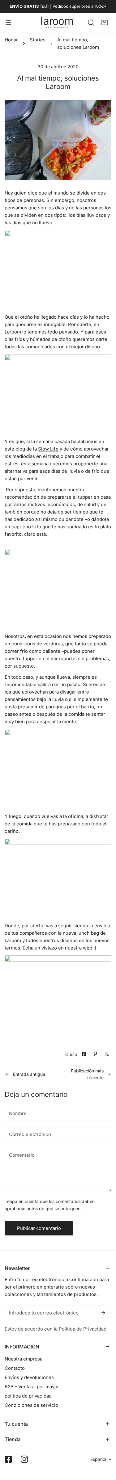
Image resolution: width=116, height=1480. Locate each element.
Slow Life (48, 449)
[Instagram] (24, 1459)
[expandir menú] (8, 22)
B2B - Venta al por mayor (32, 1387)
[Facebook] (8, 1459)
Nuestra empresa (23, 1359)
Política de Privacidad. (83, 1329)
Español (98, 1459)
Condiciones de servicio (31, 1405)
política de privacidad (28, 1396)
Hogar (11, 40)
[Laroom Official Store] (57, 22)
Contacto (15, 1368)
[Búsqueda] (91, 22)
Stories (37, 40)
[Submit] (103, 1313)
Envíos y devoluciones (29, 1377)
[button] (104, 22)
